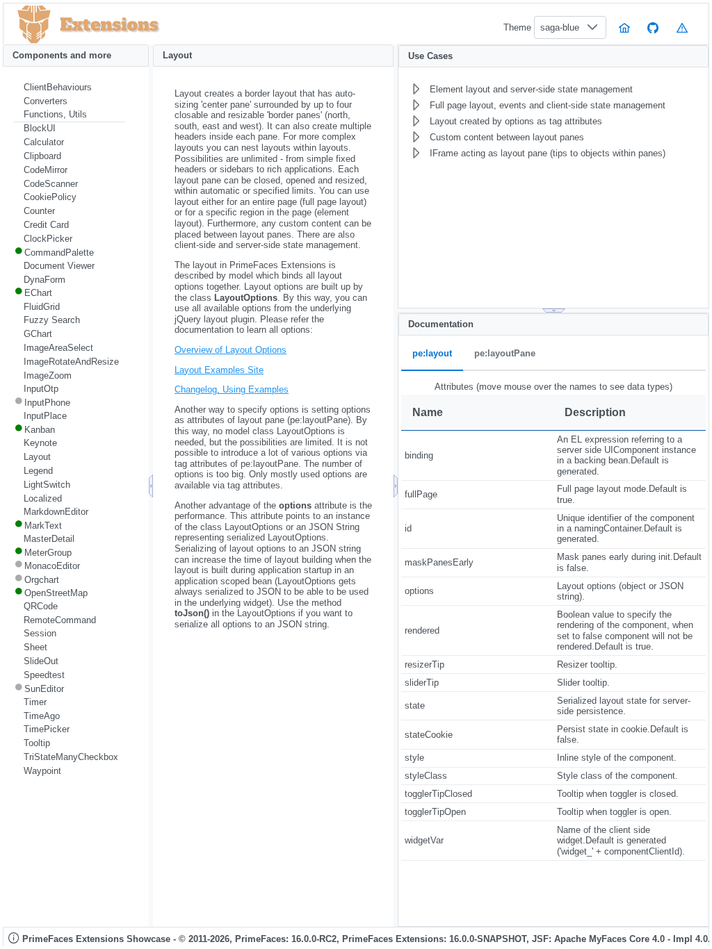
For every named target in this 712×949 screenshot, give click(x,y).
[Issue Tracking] (682, 27)
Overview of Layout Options (230, 350)
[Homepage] (624, 27)
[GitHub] (653, 27)
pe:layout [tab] (432, 353)
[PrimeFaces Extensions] (34, 25)
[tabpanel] (553, 620)
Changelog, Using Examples (232, 389)
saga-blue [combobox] (559, 27)
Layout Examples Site (219, 370)
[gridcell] (477, 455)
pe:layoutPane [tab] (504, 353)
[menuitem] (69, 87)
